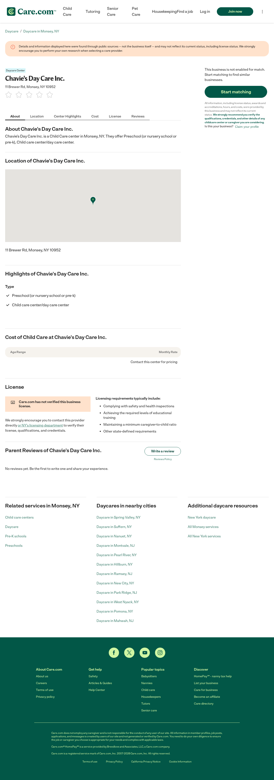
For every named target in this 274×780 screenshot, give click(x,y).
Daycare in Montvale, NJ (116, 546)
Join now (235, 11)
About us (42, 676)
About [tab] (15, 116)
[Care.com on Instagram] (160, 653)
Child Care (67, 11)
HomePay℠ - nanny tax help (213, 676)
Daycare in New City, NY (115, 583)
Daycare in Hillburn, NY (115, 564)
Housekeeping (164, 11)
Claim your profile (247, 126)
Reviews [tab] (137, 116)
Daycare (11, 527)
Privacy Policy (114, 761)
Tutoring (93, 11)
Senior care (149, 710)
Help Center (97, 690)
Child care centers (19, 517)
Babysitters (149, 676)
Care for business (206, 690)
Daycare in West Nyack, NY (118, 602)
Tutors (145, 703)
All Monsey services (203, 527)
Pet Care (136, 11)
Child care (148, 690)
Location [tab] (37, 116)
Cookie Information (180, 761)
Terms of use (45, 690)
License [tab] (115, 116)
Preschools (13, 546)
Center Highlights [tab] (67, 116)
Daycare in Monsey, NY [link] (41, 31)
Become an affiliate (207, 697)
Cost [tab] (95, 116)
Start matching (236, 91)
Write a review (162, 451)
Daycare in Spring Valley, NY (118, 517)
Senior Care (112, 11)
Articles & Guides (100, 683)
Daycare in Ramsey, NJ (114, 574)
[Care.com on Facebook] (114, 653)
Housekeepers (151, 697)
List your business (206, 683)
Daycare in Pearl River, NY (117, 555)
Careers (41, 683)
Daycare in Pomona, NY (115, 611)
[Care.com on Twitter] (129, 653)
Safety (93, 676)
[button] (205, 11)
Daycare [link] (11, 31)
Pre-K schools (15, 536)
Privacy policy (45, 697)
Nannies (146, 683)
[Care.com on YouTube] (145, 653)
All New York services (204, 536)
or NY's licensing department (40, 425)
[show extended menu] (262, 11)
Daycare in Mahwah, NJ (115, 621)
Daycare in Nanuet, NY (114, 536)
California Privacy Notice (146, 761)
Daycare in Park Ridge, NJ (117, 593)
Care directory (203, 703)
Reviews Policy (163, 459)
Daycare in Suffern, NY (114, 527)
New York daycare (202, 517)
